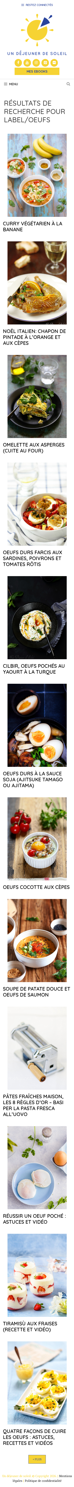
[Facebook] (18, 63)
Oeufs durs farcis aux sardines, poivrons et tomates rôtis (32, 558)
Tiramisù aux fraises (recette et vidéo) (30, 1326)
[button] (68, 84)
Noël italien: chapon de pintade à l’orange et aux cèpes (34, 337)
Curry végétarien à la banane (32, 226)
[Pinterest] (45, 63)
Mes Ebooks (37, 71)
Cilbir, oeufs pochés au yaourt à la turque (34, 669)
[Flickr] (54, 63)
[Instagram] (36, 63)
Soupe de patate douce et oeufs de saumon (36, 992)
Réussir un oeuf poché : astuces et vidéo (34, 1219)
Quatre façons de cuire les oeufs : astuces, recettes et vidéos (34, 1437)
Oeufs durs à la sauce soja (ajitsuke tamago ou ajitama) (33, 779)
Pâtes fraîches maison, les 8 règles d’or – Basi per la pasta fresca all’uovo (33, 1105)
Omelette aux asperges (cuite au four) (34, 448)
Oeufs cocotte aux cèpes (36, 887)
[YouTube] (27, 63)
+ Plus (37, 1459)
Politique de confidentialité (43, 1481)
